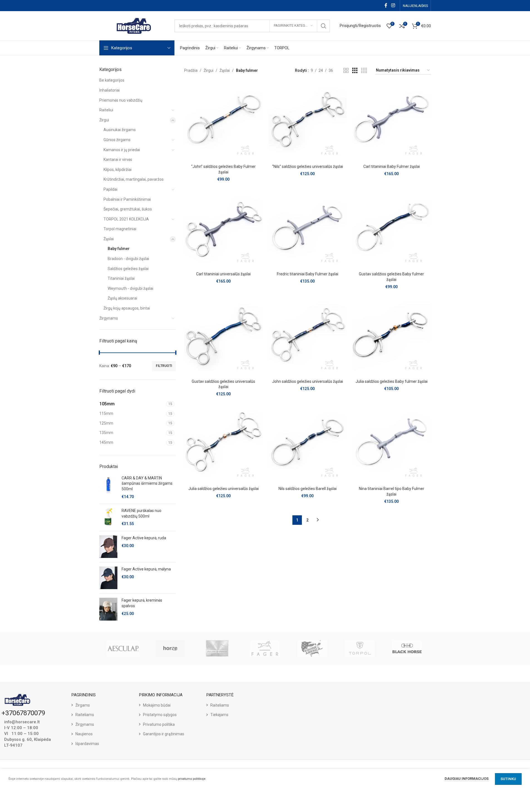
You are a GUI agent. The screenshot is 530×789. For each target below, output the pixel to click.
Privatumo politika (159, 724)
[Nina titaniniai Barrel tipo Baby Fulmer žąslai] (391, 444)
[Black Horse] (407, 648)
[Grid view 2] (346, 70)
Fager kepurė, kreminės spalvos (142, 603)
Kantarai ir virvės (117, 159)
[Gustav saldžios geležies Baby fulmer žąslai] (391, 229)
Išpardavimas (87, 743)
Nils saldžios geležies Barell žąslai (307, 488)
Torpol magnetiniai (119, 229)
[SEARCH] (323, 25)
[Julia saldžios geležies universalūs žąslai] (223, 444)
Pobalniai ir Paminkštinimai (127, 199)
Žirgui (104, 120)
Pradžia (191, 70)
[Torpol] (359, 648)
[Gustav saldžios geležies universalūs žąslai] (223, 337)
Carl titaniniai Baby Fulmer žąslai (391, 166)
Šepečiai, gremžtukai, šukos (127, 209)
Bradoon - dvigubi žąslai (128, 258)
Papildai (110, 189)
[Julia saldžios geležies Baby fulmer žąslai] (391, 337)
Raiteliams (84, 714)
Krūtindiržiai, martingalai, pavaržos (133, 179)
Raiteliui (106, 110)
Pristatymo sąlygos (160, 714)
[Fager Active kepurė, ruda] (108, 546)
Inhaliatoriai (109, 90)
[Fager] (265, 648)
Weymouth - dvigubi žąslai (130, 288)
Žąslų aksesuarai (122, 298)
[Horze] (170, 648)
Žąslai (108, 239)
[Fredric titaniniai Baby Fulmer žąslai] (307, 229)
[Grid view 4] (364, 70)
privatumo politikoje (191, 779)
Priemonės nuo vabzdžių (120, 100)
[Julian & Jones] (217, 648)
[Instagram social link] (393, 5)
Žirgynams (108, 318)
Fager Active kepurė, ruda (144, 538)
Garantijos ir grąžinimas (163, 734)
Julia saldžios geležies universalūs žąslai (223, 488)
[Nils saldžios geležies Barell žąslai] (307, 444)
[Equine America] (312, 648)
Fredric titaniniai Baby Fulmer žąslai (307, 274)
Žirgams (82, 705)
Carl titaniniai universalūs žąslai (223, 274)
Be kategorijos (111, 80)
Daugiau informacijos (467, 778)
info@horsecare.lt (22, 721)
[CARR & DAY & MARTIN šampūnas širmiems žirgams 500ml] (108, 487)
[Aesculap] (123, 648)
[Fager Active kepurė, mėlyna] (108, 578)
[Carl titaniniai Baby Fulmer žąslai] (391, 122)
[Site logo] (134, 25)
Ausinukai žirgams (119, 130)
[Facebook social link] (386, 5)
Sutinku (508, 779)
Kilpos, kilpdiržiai (117, 169)
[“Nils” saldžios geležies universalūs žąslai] (307, 122)
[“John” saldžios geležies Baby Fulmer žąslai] (223, 122)
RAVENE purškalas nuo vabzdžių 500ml (141, 513)
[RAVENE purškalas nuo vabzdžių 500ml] (108, 517)
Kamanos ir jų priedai (121, 150)
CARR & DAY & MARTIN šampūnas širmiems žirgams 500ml (147, 483)
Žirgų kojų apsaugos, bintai (126, 308)
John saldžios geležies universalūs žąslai (307, 381)
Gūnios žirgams (116, 140)
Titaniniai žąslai (121, 278)
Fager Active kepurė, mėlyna (146, 569)
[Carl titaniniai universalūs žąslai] (223, 229)
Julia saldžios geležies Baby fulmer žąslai (392, 381)
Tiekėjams (219, 714)
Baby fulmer (119, 248)
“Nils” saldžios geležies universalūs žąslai (307, 166)
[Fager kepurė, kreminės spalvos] (108, 609)
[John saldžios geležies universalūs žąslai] (307, 337)
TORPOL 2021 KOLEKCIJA (126, 219)
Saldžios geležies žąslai (128, 268)
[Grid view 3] (355, 70)
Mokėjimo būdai (157, 705)
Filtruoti (164, 366)
